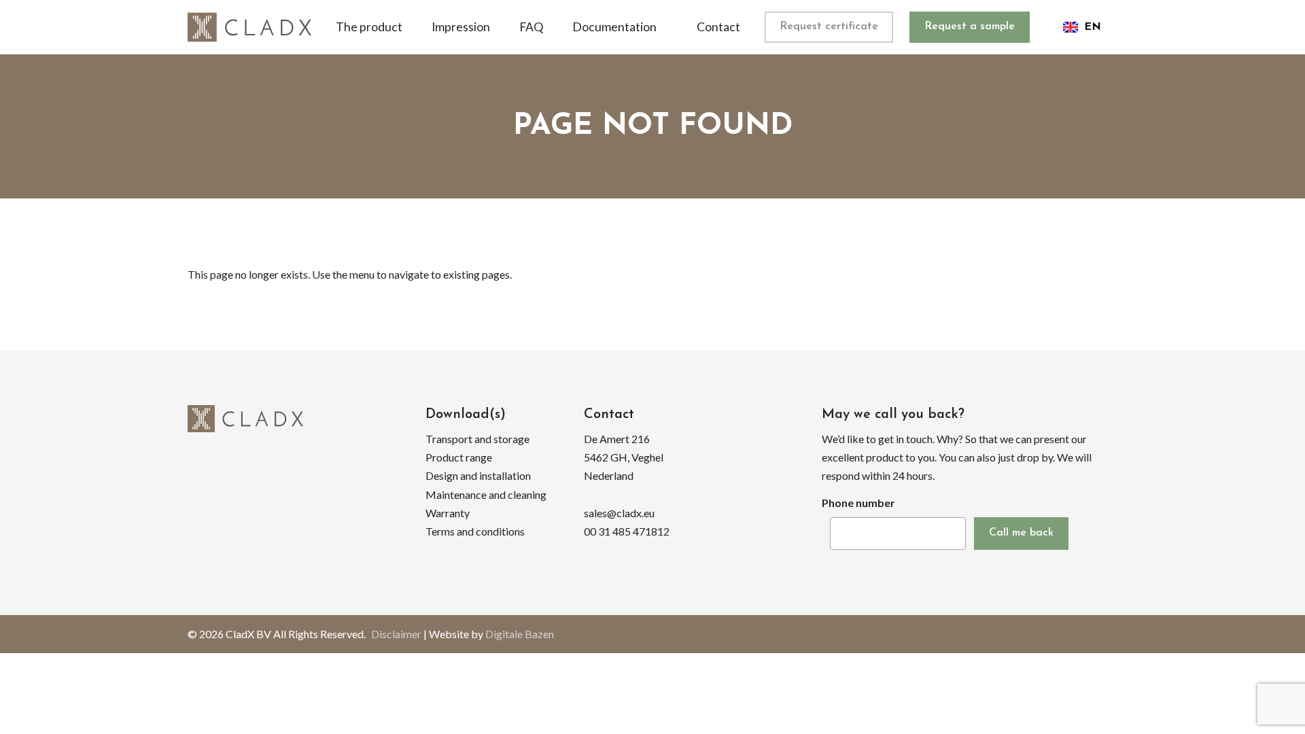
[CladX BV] (249, 27)
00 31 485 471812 (626, 531)
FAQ (531, 27)
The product (369, 27)
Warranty (447, 512)
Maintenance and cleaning (485, 494)
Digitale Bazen (519, 633)
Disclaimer (396, 633)
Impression (461, 27)
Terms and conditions (475, 531)
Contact (718, 27)
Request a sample (969, 26)
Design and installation (478, 475)
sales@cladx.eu (619, 512)
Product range (458, 457)
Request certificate (829, 26)
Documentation (614, 27)
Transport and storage (477, 438)
